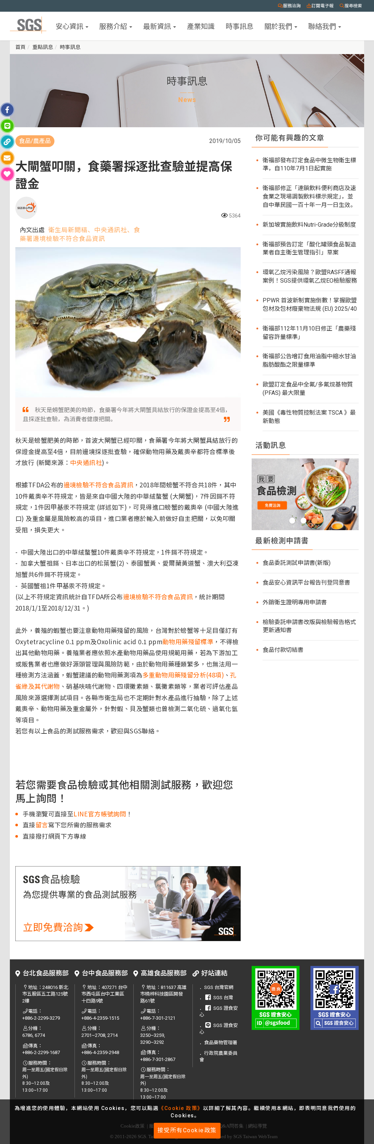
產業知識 (201, 26)
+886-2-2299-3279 (41, 1018)
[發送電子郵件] (7, 158)
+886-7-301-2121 (157, 1018)
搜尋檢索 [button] (353, 5)
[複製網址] (7, 142)
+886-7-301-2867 (157, 1059)
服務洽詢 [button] (292, 5)
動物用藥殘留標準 (188, 641)
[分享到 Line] (7, 125)
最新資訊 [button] (157, 26)
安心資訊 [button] (70, 26)
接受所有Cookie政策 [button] (187, 1130)
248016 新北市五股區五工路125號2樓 (45, 994)
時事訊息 (239, 26)
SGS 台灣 (223, 997)
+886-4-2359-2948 (100, 1052)
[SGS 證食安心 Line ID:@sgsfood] (276, 998)
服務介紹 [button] (114, 26)
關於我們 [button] (279, 26)
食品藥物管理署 (220, 1042)
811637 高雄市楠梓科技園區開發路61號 (163, 994)
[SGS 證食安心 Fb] (334, 998)
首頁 (20, 47)
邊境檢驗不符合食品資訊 (98, 484)
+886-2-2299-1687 (41, 1052)
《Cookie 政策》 (181, 1108)
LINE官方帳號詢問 (99, 813)
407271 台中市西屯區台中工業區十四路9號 (104, 994)
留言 (41, 824)
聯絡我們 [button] (322, 26)
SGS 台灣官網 (218, 987)
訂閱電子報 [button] (322, 5)
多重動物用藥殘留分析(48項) (183, 674)
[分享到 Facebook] (7, 109)
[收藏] (7, 174)
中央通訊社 (86, 462)
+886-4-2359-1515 (100, 1018)
